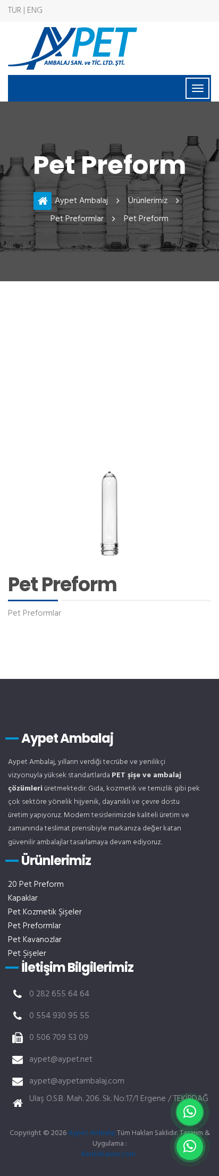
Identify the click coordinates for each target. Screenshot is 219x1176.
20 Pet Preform (36, 885)
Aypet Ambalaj (81, 201)
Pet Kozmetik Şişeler (45, 912)
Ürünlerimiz (147, 201)
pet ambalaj (72, 48)
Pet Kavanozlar (35, 940)
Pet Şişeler (27, 954)
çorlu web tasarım (109, 1154)
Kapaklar (23, 898)
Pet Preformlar (77, 219)
